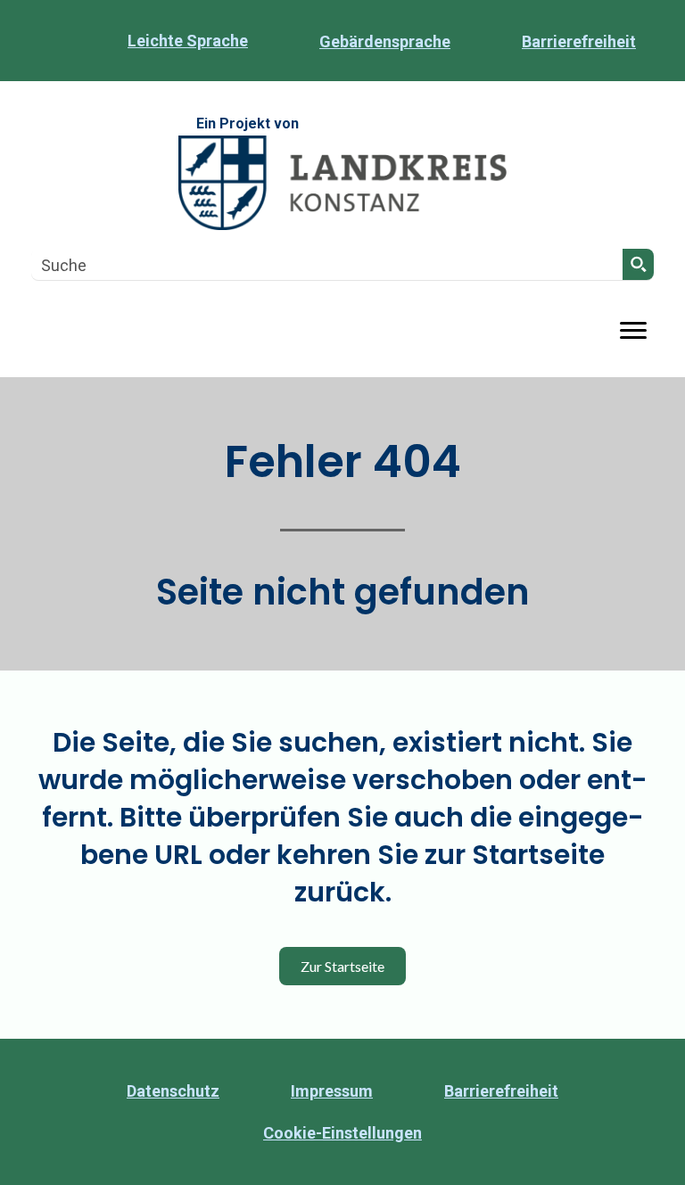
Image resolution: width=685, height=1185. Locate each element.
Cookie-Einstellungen (342, 1132)
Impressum (332, 1091)
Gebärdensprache (384, 41)
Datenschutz (173, 1091)
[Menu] (633, 331)
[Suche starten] (638, 264)
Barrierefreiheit (579, 41)
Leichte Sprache (188, 40)
